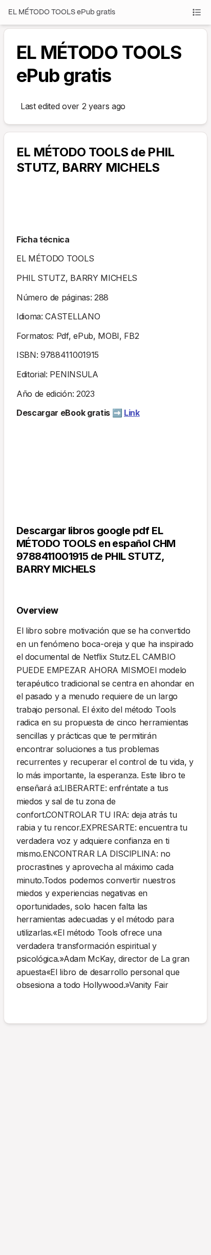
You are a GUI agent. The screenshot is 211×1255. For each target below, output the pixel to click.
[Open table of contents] (196, 12)
